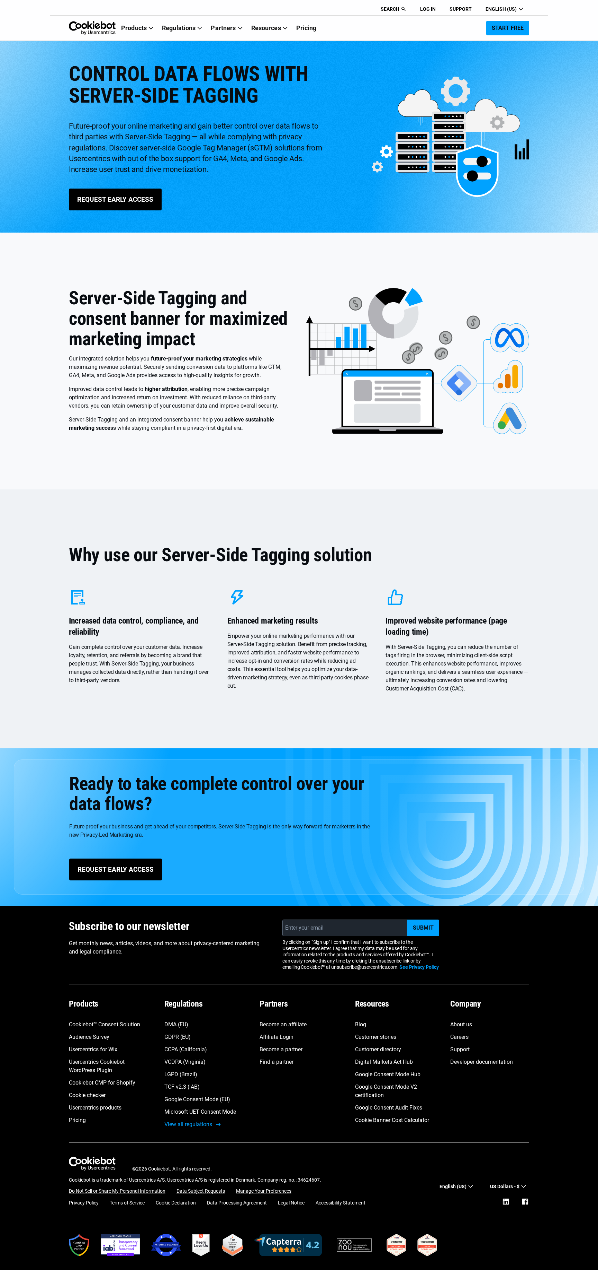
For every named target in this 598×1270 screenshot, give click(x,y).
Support (461, 9)
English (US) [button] (501, 9)
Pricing (306, 28)
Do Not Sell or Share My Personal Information (117, 1191)
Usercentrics (142, 1180)
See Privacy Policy (418, 967)
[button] (393, 9)
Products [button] (134, 28)
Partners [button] (223, 28)
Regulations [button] (179, 28)
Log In (428, 9)
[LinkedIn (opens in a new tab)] (505, 1202)
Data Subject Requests (200, 1191)
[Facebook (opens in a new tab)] (525, 1202)
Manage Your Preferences (263, 1191)
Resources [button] (266, 28)
